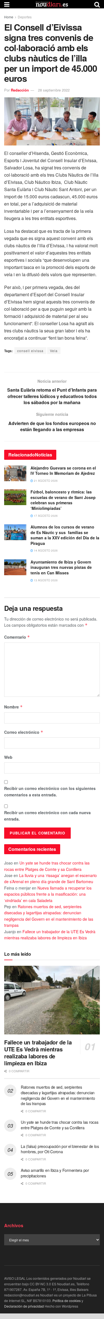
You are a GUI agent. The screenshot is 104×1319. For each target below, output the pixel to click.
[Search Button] (97, 4)
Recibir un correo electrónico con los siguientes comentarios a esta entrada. (50, 791)
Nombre (13, 707)
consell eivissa (30, 350)
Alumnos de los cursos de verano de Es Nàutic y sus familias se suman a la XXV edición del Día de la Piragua (65, 535)
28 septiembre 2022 (54, 90)
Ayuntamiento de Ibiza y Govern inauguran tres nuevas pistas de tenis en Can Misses (61, 567)
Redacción (20, 90)
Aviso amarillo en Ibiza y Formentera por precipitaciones (55, 1173)
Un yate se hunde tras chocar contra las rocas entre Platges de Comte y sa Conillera (59, 1124)
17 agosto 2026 (45, 516)
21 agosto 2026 (45, 481)
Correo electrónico (23, 732)
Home (8, 16)
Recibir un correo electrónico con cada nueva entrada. (47, 815)
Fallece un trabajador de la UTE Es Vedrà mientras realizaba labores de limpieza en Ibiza (38, 1052)
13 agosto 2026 (45, 580)
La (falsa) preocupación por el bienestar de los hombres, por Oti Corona (60, 1149)
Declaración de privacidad (24, 1306)
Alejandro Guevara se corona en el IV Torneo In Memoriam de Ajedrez (63, 470)
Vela (54, 350)
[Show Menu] (6, 4)
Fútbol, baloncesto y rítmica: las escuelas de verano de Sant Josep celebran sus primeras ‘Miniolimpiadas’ (63, 500)
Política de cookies (66, 1300)
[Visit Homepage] (52, 4)
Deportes (25, 16)
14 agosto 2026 (45, 550)
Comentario (17, 637)
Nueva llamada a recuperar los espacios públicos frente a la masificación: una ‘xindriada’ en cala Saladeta (48, 894)
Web (8, 757)
